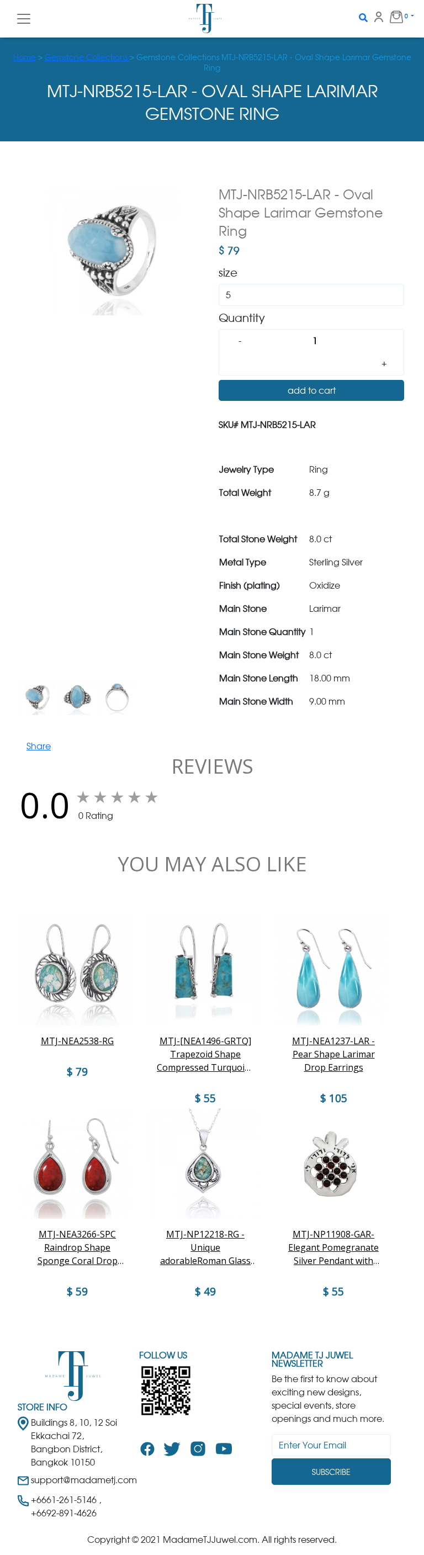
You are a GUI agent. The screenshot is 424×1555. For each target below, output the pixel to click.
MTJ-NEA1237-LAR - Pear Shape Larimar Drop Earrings (333, 1054)
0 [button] (390, 19)
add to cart (312, 390)
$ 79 (77, 1071)
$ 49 (205, 1291)
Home (24, 57)
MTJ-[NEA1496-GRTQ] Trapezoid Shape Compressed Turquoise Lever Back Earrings (205, 1054)
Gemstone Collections (87, 57)
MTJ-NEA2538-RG (77, 1041)
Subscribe (331, 1472)
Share (38, 746)
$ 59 (77, 1291)
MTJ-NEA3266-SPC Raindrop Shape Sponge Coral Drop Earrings (78, 1247)
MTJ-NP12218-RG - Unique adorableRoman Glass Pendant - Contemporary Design (206, 1247)
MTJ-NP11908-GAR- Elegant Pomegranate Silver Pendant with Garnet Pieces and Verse (333, 1247)
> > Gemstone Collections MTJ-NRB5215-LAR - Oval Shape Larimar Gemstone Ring (212, 62)
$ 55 (333, 1291)
